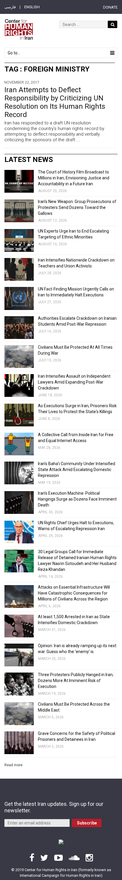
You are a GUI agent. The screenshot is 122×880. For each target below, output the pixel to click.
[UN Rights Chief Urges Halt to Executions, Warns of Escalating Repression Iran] (19, 532)
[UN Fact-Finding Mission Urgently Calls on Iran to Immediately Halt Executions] (19, 298)
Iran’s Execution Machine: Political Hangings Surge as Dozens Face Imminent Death (77, 499)
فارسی (10, 7)
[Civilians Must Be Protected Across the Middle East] (19, 713)
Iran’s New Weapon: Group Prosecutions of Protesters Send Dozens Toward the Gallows (77, 207)
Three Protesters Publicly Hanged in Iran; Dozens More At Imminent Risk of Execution (75, 680)
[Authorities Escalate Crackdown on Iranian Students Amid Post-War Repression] (19, 327)
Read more (13, 765)
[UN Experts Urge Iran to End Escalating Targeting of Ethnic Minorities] (19, 240)
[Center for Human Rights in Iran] (18, 29)
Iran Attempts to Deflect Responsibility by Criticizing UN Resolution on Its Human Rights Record (54, 102)
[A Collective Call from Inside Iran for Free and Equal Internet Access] (19, 444)
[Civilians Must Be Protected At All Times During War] (19, 356)
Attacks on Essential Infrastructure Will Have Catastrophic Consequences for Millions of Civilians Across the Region (74, 593)
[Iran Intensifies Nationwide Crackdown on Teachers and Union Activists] (19, 269)
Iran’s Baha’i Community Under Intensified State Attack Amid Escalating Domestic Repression (76, 469)
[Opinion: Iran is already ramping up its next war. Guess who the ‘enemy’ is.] (19, 655)
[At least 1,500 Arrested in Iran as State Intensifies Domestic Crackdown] (19, 626)
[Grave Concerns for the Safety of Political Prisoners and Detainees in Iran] (19, 742)
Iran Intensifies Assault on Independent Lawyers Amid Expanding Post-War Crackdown (74, 382)
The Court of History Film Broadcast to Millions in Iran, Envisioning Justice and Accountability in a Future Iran (73, 178)
